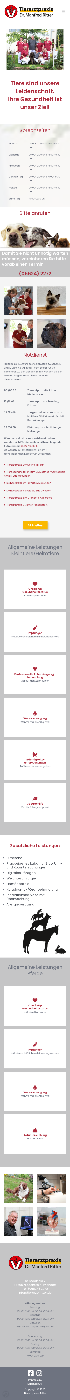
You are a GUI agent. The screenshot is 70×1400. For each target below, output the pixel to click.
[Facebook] (31, 1373)
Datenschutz (35, 1383)
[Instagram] (39, 1373)
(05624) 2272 (35, 273)
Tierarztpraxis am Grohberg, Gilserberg (29, 497)
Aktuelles (35, 525)
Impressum (35, 1380)
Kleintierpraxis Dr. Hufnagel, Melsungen (29, 483)
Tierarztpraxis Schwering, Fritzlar (25, 464)
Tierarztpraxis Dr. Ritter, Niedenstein (27, 504)
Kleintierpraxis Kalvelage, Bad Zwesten (29, 490)
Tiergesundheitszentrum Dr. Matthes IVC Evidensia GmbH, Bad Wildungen (34, 473)
